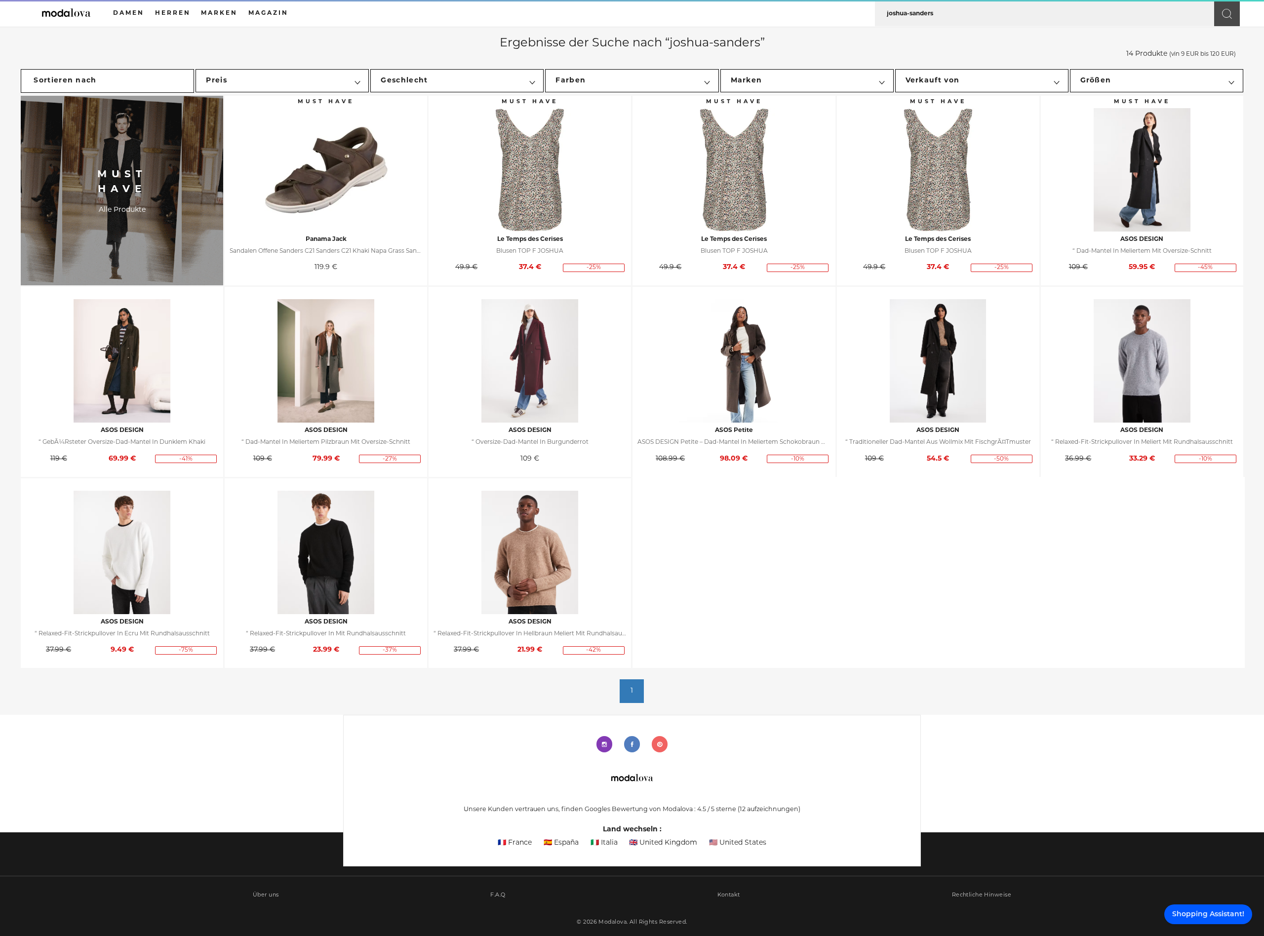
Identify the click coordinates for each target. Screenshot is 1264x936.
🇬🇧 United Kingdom (663, 843)
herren (173, 13)
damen (128, 13)
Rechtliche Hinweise (981, 895)
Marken (219, 13)
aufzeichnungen (769, 810)
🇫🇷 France (515, 843)
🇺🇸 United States (737, 843)
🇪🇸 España (561, 843)
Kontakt (728, 895)
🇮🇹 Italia (604, 843)
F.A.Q (497, 895)
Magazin (268, 13)
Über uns (266, 895)
